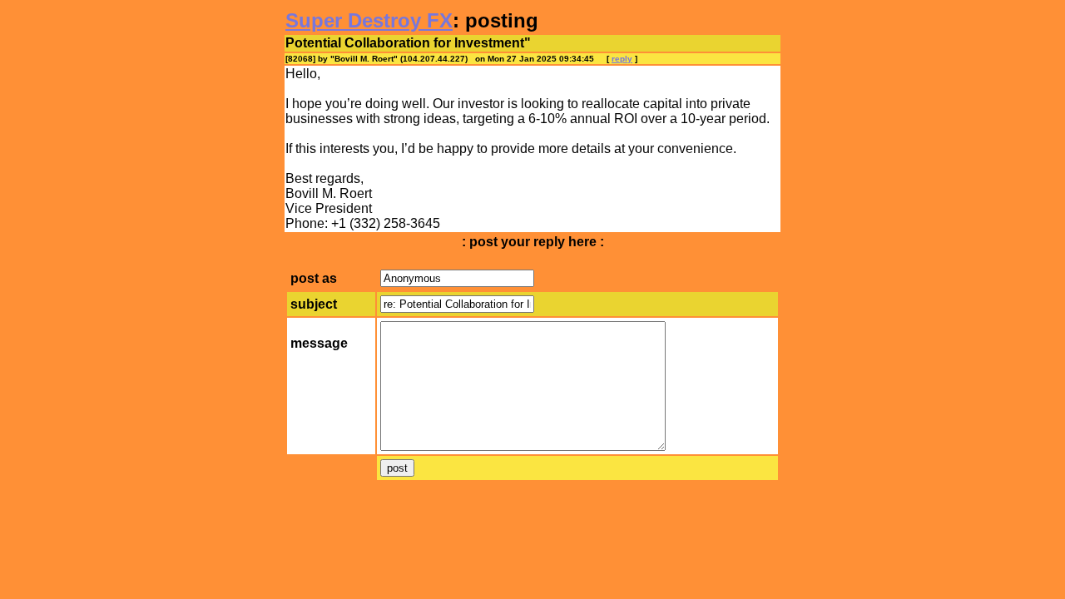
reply (622, 58)
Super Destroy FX (369, 20)
